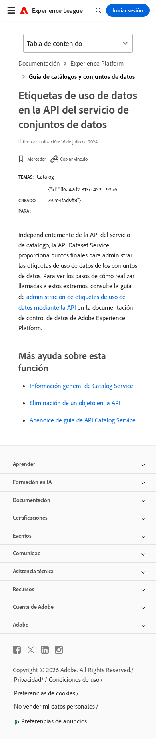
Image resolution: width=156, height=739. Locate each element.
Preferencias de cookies (44, 693)
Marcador (36, 159)
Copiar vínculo (74, 159)
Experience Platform (97, 63)
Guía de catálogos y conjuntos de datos (82, 76)
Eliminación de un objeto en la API (75, 403)
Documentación (39, 63)
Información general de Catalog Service (81, 386)
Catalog (45, 176)
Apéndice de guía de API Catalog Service (83, 420)
